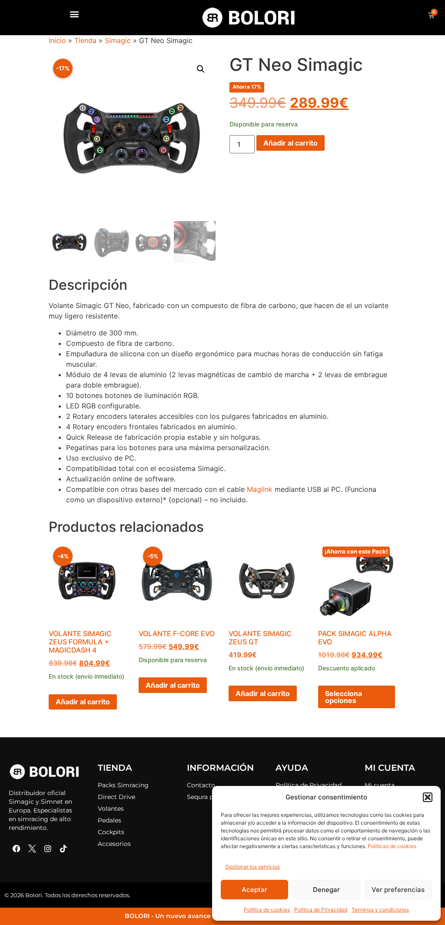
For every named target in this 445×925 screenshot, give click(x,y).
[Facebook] (16, 848)
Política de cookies (267, 909)
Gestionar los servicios (252, 866)
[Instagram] (48, 848)
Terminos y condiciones (380, 909)
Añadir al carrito (290, 143)
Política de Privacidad (320, 909)
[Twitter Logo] (32, 848)
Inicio (57, 40)
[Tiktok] (63, 848)
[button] (427, 797)
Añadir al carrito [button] (83, 701)
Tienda (85, 40)
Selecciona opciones (343, 697)
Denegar (326, 889)
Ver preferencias (398, 889)
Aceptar (254, 889)
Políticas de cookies (392, 846)
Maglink (259, 489)
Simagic (118, 40)
